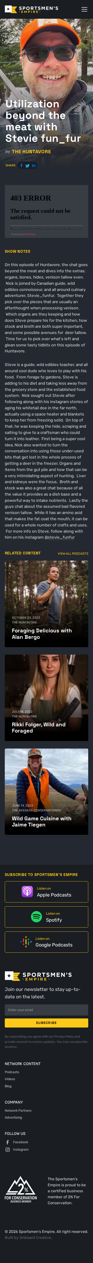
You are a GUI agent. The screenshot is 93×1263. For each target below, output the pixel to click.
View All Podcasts (73, 553)
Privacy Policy (64, 1036)
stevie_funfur (61, 537)
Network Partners (18, 1110)
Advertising (13, 1117)
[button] (83, 9)
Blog (8, 1086)
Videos (10, 1079)
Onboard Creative (35, 1237)
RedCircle (30, 234)
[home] (38, 9)
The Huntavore (31, 152)
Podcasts (12, 1072)
